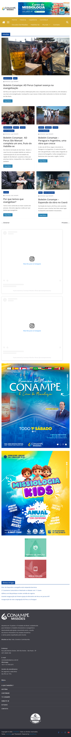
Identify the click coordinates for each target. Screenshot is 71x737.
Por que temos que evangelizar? (13, 200)
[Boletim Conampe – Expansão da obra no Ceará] (53, 180)
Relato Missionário (9, 130)
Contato (56, 25)
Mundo (45, 25)
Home (14, 20)
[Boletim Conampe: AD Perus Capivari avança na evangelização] (35, 56)
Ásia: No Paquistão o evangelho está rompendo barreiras (19, 587)
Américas (16, 127)
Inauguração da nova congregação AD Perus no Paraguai (19, 599)
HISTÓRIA (4, 689)
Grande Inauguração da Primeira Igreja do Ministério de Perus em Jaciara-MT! (25, 596)
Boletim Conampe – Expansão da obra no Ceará (52, 201)
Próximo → (66, 223)
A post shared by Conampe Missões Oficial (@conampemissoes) (32, 290)
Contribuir (44, 20)
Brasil (15, 78)
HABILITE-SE (5, 701)
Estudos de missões (20, 25)
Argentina (48, 127)
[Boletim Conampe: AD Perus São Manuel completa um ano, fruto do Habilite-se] (18, 115)
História (23, 20)
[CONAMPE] (3, 22)
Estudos (6, 192)
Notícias (23, 127)
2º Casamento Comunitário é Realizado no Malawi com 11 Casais (21, 590)
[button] (49, 24)
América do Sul (7, 78)
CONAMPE (15, 81)
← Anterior (5, 223)
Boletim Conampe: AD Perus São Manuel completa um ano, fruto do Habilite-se (17, 142)
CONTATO (4, 709)
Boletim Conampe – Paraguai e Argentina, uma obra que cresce (52, 140)
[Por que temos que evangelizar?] (18, 180)
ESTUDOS (4, 705)
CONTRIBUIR (5, 693)
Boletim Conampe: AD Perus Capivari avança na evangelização (28, 87)
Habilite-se (35, 25)
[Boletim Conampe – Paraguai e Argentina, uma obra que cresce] (53, 115)
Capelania (33, 20)
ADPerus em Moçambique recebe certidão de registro (18, 593)
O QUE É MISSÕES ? (7, 685)
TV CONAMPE (5, 697)
